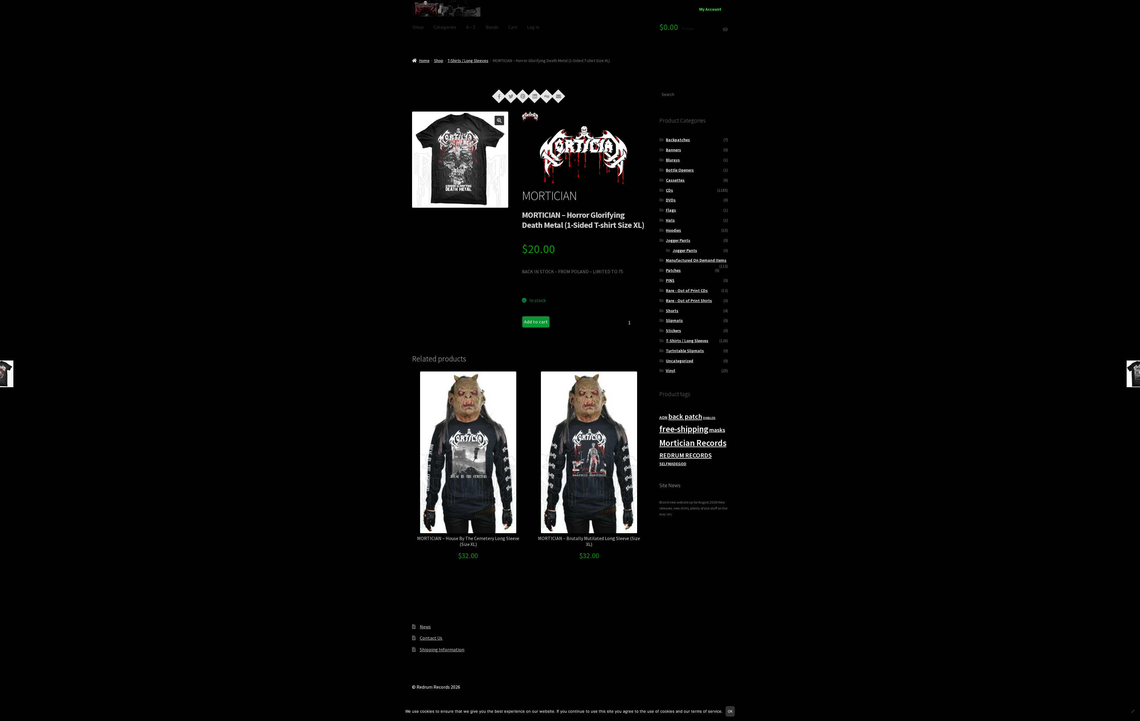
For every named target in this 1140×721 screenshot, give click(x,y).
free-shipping (683, 429)
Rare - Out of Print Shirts (689, 300)
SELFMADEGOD (672, 463)
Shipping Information (442, 649)
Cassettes (675, 180)
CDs (669, 190)
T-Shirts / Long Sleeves (468, 60)
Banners (673, 150)
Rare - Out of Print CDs (687, 290)
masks (717, 429)
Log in (533, 27)
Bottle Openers (680, 170)
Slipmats (674, 320)
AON (663, 417)
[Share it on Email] (558, 96)
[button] (499, 120)
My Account (710, 9)
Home (424, 60)
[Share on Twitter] (510, 96)
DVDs (671, 200)
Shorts (672, 310)
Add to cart (536, 322)
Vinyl (670, 370)
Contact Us (431, 638)
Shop (418, 27)
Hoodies (673, 230)
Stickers (673, 330)
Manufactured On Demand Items (696, 260)
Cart (512, 27)
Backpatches (678, 139)
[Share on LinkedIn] (534, 96)
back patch (685, 416)
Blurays (673, 160)
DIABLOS (709, 418)
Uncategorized (679, 360)
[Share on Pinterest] (522, 96)
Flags (671, 210)
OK (730, 711)
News (425, 627)
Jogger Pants (678, 240)
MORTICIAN (549, 195)
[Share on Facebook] (499, 96)
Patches (673, 270)
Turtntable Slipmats (685, 350)
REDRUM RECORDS (685, 455)
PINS (670, 280)
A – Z (471, 27)
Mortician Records (692, 442)
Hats (670, 220)
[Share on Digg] (546, 96)
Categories (444, 27)
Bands (492, 27)
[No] (1133, 711)
